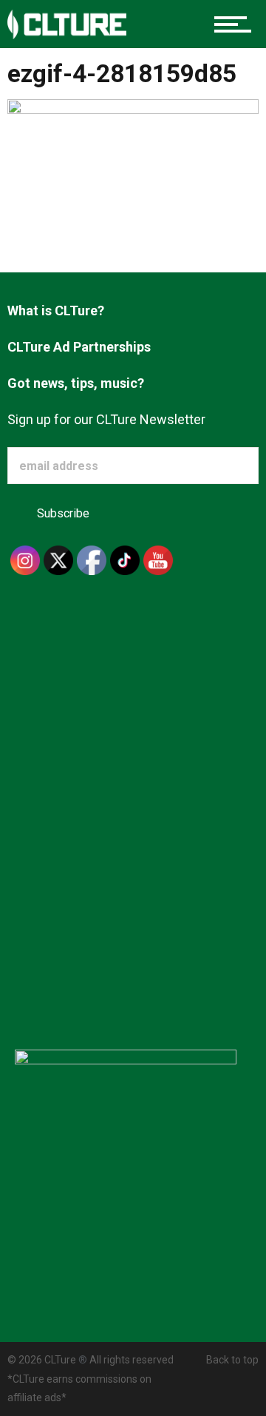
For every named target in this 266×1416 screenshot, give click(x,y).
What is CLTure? (55, 310)
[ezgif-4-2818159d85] (133, 174)
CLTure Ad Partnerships (79, 347)
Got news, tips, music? (75, 383)
